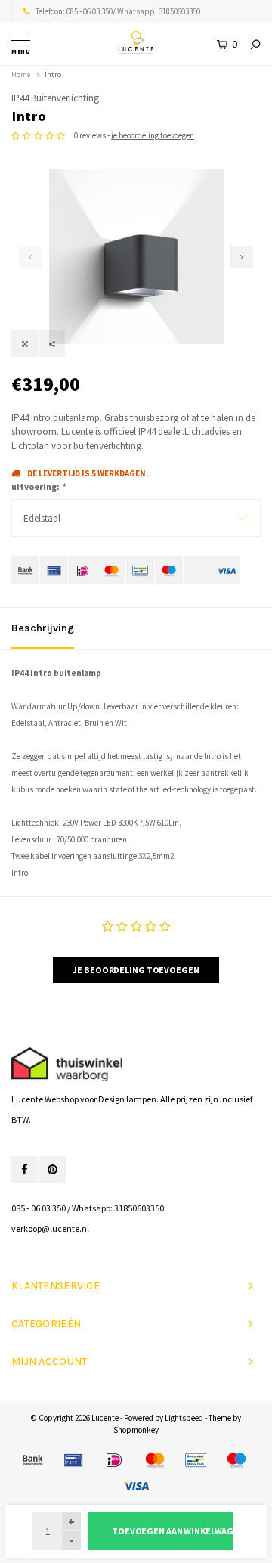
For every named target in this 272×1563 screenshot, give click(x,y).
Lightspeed (184, 1418)
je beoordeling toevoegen (152, 135)
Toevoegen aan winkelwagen (172, 1531)
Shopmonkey (136, 1430)
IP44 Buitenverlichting (55, 97)
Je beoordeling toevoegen (136, 969)
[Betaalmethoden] (25, 570)
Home (20, 74)
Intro (53, 74)
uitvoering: (38, 486)
